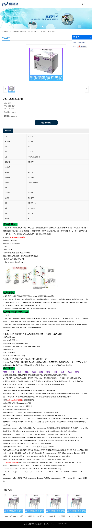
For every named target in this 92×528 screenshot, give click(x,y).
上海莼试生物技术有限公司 (33, 524)
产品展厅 (24, 31)
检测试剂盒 (33, 31)
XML (65, 524)
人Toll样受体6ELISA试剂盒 (55, 516)
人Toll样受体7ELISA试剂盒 (34, 516)
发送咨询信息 (46, 123)
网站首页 (16, 31)
